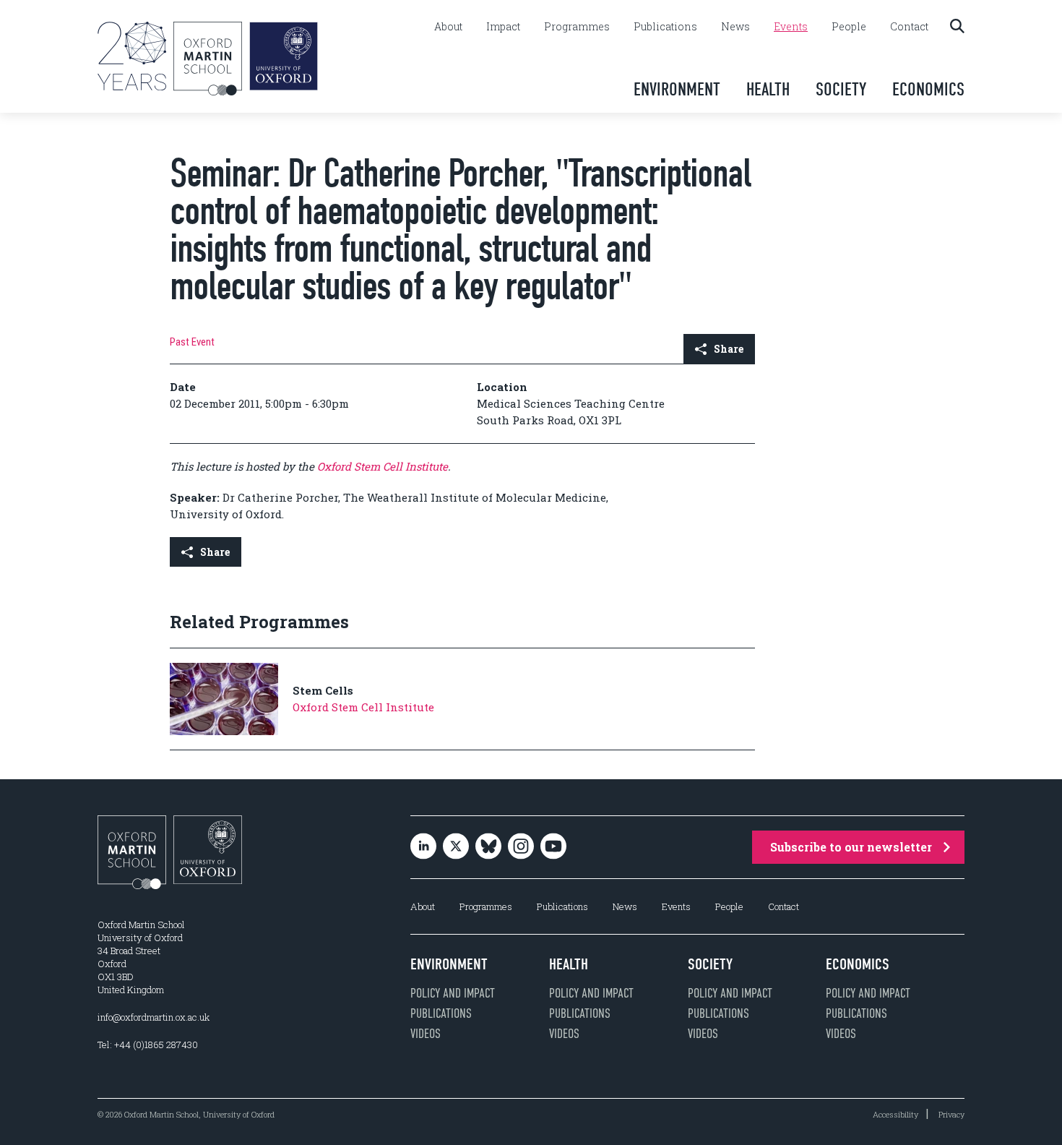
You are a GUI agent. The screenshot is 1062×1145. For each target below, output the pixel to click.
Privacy (951, 1114)
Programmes (577, 27)
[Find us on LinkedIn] (423, 847)
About (448, 27)
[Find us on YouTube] (553, 847)
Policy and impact (452, 993)
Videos (425, 1033)
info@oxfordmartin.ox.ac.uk (154, 1017)
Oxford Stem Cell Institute (382, 466)
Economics (928, 89)
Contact (909, 27)
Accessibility (895, 1114)
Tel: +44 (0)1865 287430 (148, 1044)
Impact (503, 27)
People (849, 27)
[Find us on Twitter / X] (456, 847)
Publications (665, 27)
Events (791, 27)
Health (768, 89)
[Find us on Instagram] (521, 847)
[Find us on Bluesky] (488, 847)
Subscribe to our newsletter (851, 846)
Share (728, 349)
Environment (677, 89)
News (735, 27)
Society (841, 89)
